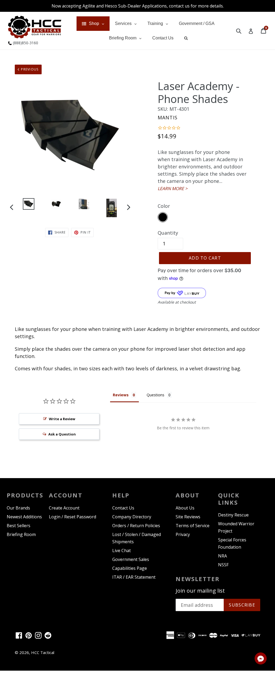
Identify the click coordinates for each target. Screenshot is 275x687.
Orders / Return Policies (136, 526)
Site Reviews (188, 517)
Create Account (64, 508)
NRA (222, 556)
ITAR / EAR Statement (133, 577)
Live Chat (121, 550)
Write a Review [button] (62, 418)
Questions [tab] (155, 394)
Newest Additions (24, 517)
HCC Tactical (42, 652)
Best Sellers (18, 526)
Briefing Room (21, 534)
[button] (261, 659)
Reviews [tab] (121, 394)
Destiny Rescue (233, 515)
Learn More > (172, 188)
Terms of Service (192, 526)
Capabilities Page (129, 568)
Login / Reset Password (72, 517)
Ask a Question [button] (62, 434)
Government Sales (130, 559)
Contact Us (123, 508)
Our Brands (18, 508)
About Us (185, 508)
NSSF (223, 565)
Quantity (168, 233)
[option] (28, 205)
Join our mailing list (200, 591)
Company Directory (131, 517)
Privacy (183, 534)
